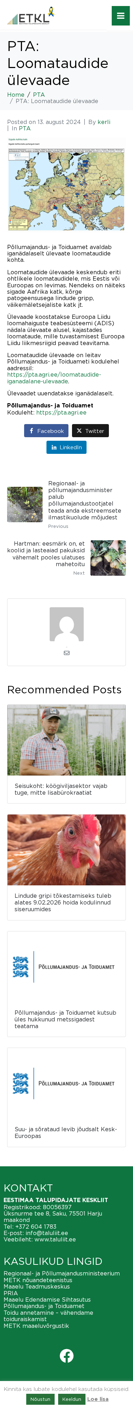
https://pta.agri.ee (61, 412)
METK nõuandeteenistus (38, 1280)
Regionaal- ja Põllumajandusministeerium (62, 1273)
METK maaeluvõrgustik (36, 1326)
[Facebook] (66, 1356)
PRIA (11, 1293)
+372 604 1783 (35, 1226)
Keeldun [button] (71, 1399)
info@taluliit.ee (47, 1233)
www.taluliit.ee (55, 1239)
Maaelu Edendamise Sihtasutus (47, 1299)
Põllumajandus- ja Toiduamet (44, 1306)
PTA (25, 128)
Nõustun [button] (40, 1399)
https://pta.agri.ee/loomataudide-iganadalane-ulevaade (54, 377)
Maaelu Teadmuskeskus (37, 1286)
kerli (104, 122)
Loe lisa (98, 1399)
